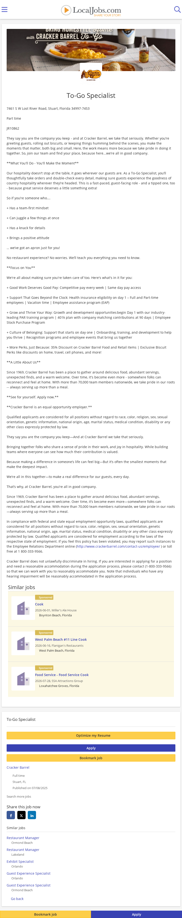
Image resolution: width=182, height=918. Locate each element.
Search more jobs (19, 797)
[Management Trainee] (23, 608)
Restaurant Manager (23, 838)
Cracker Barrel (18, 767)
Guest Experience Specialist (28, 873)
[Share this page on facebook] (11, 815)
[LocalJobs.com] (91, 9)
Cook (39, 604)
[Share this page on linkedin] (32, 815)
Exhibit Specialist (20, 861)
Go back (17, 898)
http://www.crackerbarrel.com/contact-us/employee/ (118, 546)
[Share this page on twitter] (21, 815)
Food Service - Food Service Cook (62, 675)
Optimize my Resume (93, 735)
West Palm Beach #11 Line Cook (61, 639)
